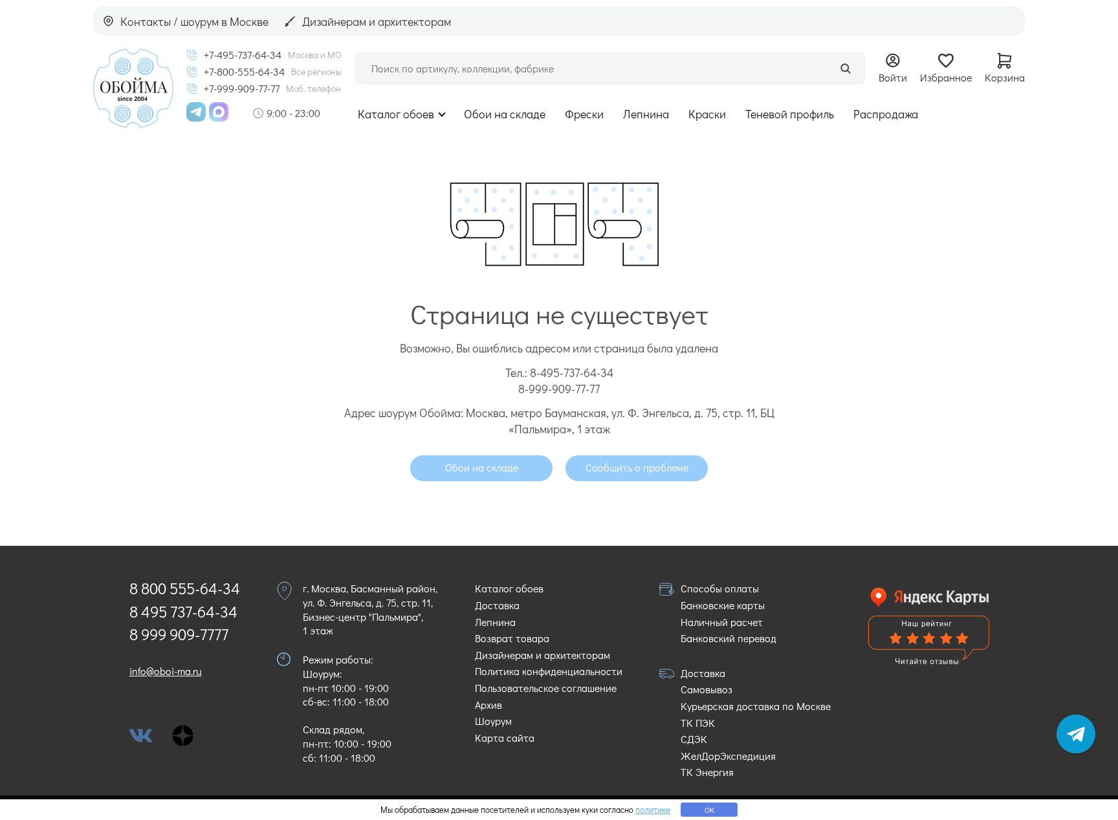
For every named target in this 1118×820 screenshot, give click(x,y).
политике (652, 809)
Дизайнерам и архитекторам (542, 655)
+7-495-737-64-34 (242, 55)
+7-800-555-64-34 (244, 71)
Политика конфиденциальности (548, 671)
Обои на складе (504, 114)
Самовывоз (706, 689)
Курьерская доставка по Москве (756, 706)
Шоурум (493, 721)
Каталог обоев (396, 114)
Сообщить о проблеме (637, 467)
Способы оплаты (720, 588)
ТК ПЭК (698, 722)
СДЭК (694, 739)
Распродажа (885, 114)
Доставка (497, 605)
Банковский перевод (728, 638)
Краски (707, 114)
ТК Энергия (707, 772)
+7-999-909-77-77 (242, 88)
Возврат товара (512, 638)
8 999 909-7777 (178, 634)
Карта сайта (504, 737)
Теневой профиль (789, 114)
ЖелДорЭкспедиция (728, 755)
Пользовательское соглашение (546, 688)
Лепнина (646, 114)
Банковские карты (723, 605)
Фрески (584, 114)
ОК (709, 809)
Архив (488, 704)
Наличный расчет (722, 622)
